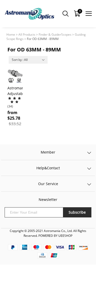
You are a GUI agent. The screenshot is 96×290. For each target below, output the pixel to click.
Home (10, 34)
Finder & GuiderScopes (55, 34)
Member (48, 152)
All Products (26, 34)
